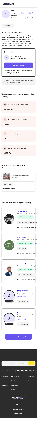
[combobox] (5, 363)
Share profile (26, 13)
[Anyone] (8, 3)
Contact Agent (18, 65)
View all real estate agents (17, 337)
